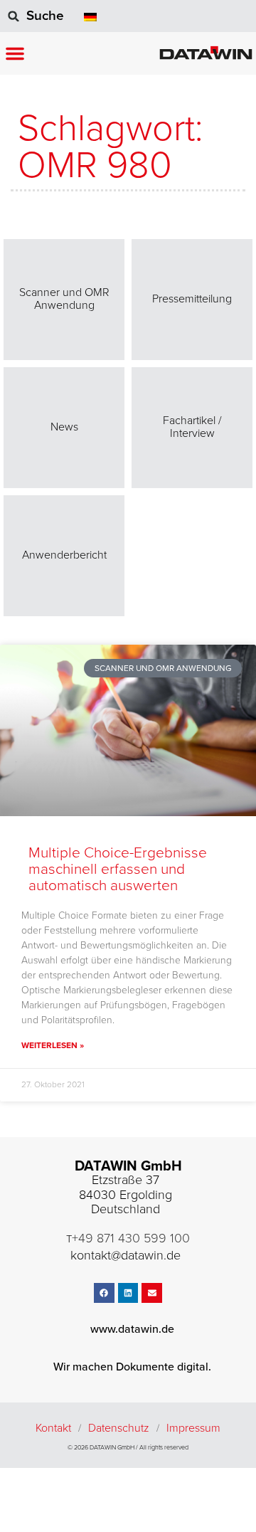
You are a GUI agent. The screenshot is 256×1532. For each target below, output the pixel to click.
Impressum (193, 1428)
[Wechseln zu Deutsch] (90, 16)
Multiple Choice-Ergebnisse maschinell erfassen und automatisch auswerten (117, 869)
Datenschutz (118, 1428)
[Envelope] (152, 1293)
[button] (15, 53)
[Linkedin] (128, 1293)
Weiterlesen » (52, 1045)
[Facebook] (104, 1293)
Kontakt (53, 1428)
